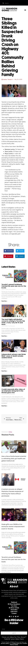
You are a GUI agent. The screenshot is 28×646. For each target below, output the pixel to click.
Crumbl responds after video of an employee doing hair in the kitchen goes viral (13, 391)
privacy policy (5, 643)
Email (2, 627)
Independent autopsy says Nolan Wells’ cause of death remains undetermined (14, 356)
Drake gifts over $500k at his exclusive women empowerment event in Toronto (13, 526)
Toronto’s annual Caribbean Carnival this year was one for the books (14, 286)
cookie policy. (16, 643)
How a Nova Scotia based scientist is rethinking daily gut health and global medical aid (14, 458)
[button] (25, 10)
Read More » (4, 301)
